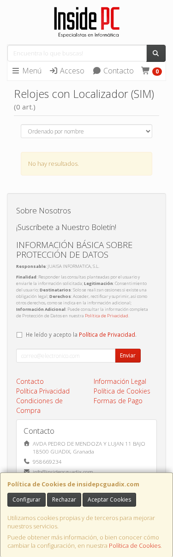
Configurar (26, 499)
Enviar (128, 355)
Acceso (71, 71)
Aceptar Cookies (109, 499)
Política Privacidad (43, 391)
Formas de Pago (118, 400)
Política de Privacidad (106, 316)
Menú (31, 71)
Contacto (117, 71)
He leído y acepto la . (81, 334)
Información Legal (120, 381)
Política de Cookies (135, 545)
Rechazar (64, 499)
